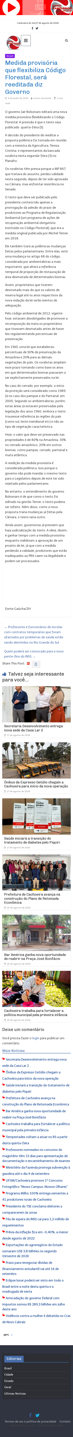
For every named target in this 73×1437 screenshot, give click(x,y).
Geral (7, 1387)
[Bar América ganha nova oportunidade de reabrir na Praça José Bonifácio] (36, 917)
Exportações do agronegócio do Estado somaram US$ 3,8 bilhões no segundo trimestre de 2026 (32, 1250)
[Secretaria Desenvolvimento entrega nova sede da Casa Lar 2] (36, 689)
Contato (65, 1421)
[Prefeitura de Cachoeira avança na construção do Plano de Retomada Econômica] (36, 857)
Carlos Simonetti (42, 98)
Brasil (10, 56)
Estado (8, 1381)
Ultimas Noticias (26, 56)
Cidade (8, 1374)
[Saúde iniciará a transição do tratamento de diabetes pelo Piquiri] (36, 801)
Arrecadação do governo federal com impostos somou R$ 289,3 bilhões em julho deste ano (33, 1303)
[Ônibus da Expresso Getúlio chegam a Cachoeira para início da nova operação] (36, 745)
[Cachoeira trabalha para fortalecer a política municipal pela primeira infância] (36, 973)
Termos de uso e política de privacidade (31, 1421)
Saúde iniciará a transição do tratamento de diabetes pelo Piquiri (32, 840)
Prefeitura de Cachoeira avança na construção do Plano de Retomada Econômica (32, 898)
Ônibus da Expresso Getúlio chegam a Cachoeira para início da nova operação (36, 784)
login (35, 1038)
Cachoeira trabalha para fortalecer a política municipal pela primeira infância (35, 1013)
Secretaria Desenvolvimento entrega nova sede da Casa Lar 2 (33, 728)
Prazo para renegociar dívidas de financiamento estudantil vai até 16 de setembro (30, 1268)
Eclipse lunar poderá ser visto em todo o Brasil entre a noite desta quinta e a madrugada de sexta (33, 1285)
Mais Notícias (13, 1051)
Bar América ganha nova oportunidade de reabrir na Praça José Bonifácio (35, 957)
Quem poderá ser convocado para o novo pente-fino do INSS (34, 653)
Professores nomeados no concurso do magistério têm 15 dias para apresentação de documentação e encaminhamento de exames (36, 1155)
